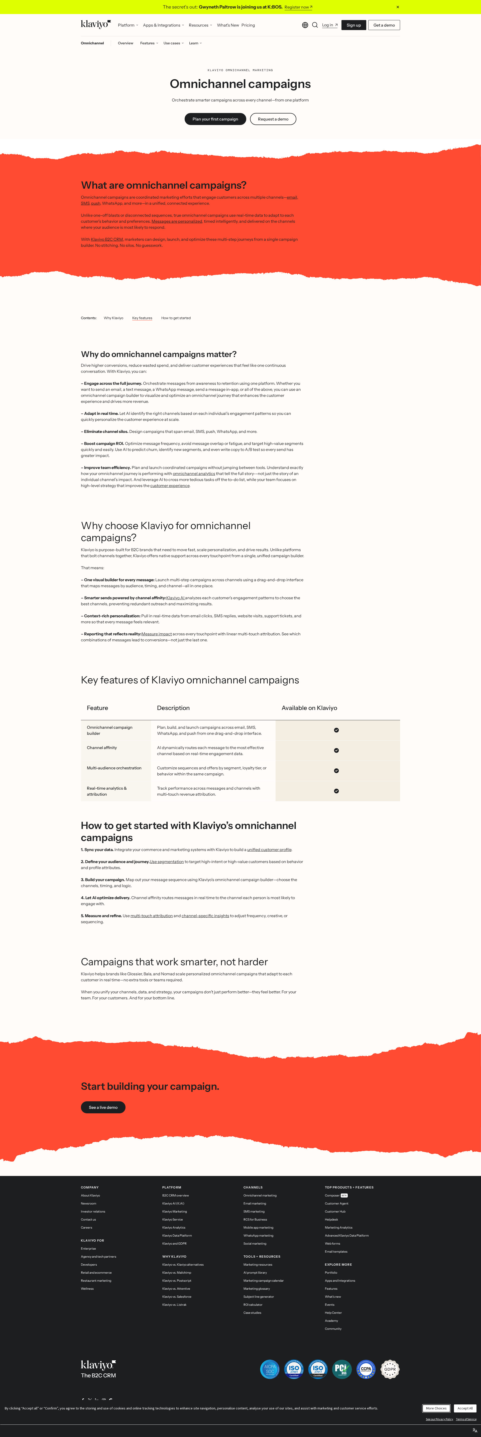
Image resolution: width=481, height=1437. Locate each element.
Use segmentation (167, 861)
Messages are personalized (177, 221)
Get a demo (384, 25)
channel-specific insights (205, 915)
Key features (142, 318)
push (95, 203)
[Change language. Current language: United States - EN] (305, 25)
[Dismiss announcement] (398, 7)
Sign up (354, 25)
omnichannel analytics (194, 473)
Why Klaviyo (113, 318)
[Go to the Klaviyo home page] (96, 25)
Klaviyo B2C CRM (107, 239)
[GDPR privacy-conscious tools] (390, 1369)
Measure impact (157, 633)
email (292, 197)
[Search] (315, 25)
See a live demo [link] (103, 1107)
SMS (85, 203)
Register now (297, 7)
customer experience (169, 485)
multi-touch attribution (152, 915)
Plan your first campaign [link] (215, 119)
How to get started (176, 318)
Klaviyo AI (175, 597)
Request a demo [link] (273, 119)
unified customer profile (269, 849)
